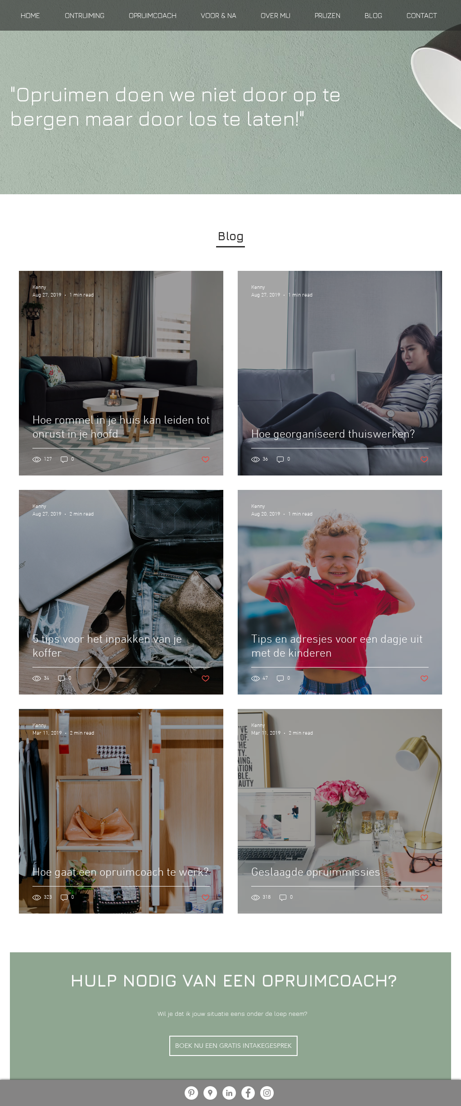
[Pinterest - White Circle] (191, 1093)
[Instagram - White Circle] (267, 1093)
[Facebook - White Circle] (248, 1093)
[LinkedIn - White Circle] (229, 1093)
